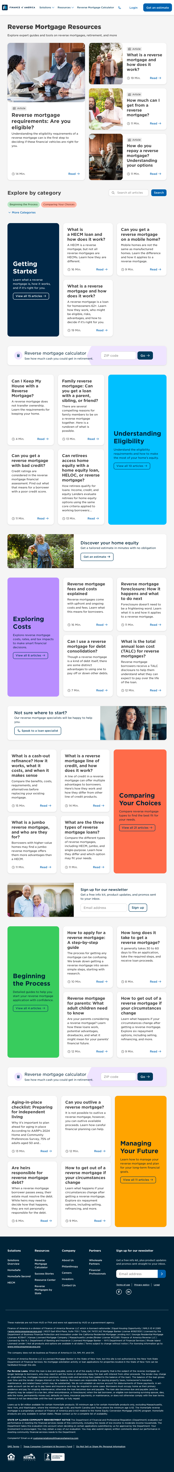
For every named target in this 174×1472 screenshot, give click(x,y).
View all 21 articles (135, 827)
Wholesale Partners (95, 1262)
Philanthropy (70, 1266)
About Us (68, 1260)
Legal (157, 1284)
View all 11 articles (136, 1179)
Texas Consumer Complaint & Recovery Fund (47, 1446)
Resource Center (45, 1280)
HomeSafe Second (19, 1276)
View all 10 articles (130, 466)
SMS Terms (13, 1446)
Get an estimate (157, 7)
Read (72, 173)
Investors (67, 1279)
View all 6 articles (29, 655)
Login (133, 7)
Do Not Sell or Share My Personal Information (100, 1446)
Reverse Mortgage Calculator (95, 7)
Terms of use (123, 1284)
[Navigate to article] (46, 111)
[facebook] (119, 1291)
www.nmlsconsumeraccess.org (24, 1331)
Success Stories (44, 1273)
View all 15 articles (29, 296)
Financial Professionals (97, 1272)
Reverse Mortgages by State (43, 1290)
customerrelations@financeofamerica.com (55, 1438)
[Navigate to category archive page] (33, 280)
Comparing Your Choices (58, 204)
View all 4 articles (29, 1008)
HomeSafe (14, 1270)
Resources (64, 7)
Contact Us (69, 1285)
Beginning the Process (24, 204)
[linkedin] (128, 1291)
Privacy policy (142, 1284)
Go (143, 355)
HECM (11, 1282)
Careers (67, 1272)
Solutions (45, 7)
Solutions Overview (13, 1262)
